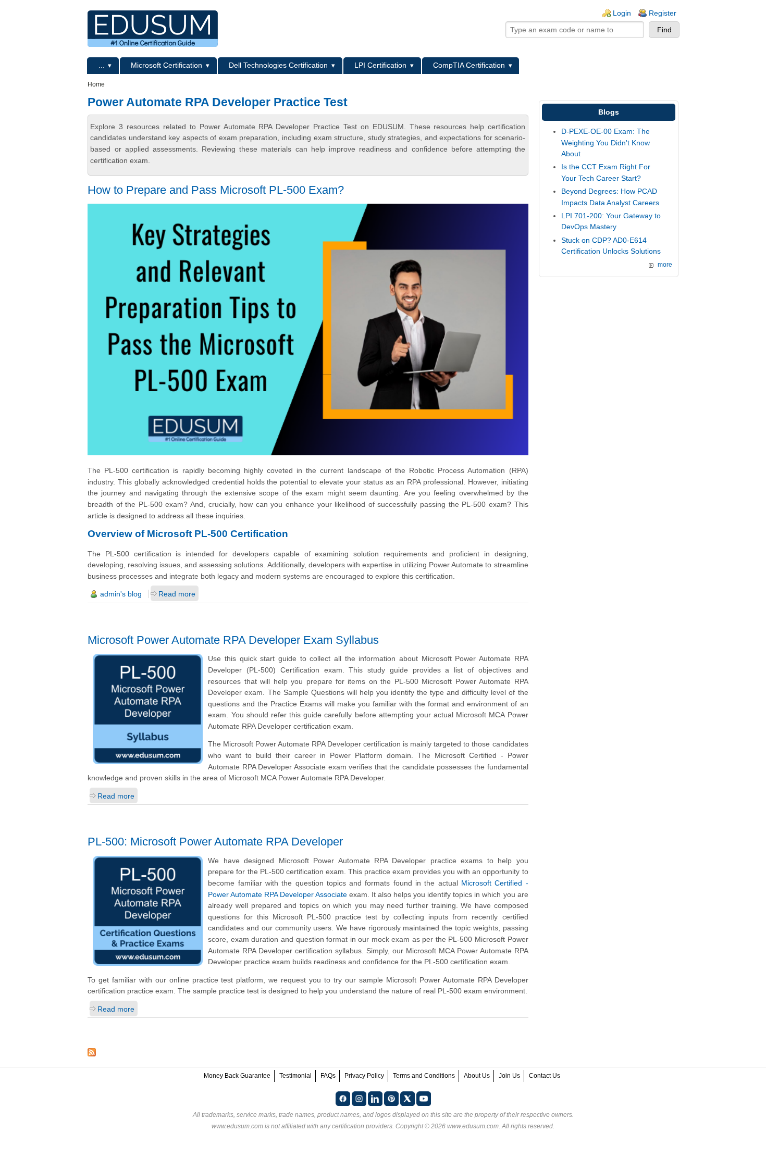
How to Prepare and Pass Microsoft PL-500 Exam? (216, 189)
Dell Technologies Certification (278, 65)
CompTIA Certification (469, 65)
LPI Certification (380, 65)
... (101, 65)
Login (622, 13)
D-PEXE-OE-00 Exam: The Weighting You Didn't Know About (605, 142)
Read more (176, 594)
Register (662, 13)
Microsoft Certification (166, 65)
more (665, 265)
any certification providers (356, 1126)
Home (96, 84)
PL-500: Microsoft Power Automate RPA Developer (215, 841)
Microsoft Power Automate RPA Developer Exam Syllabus (233, 639)
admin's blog (121, 594)
